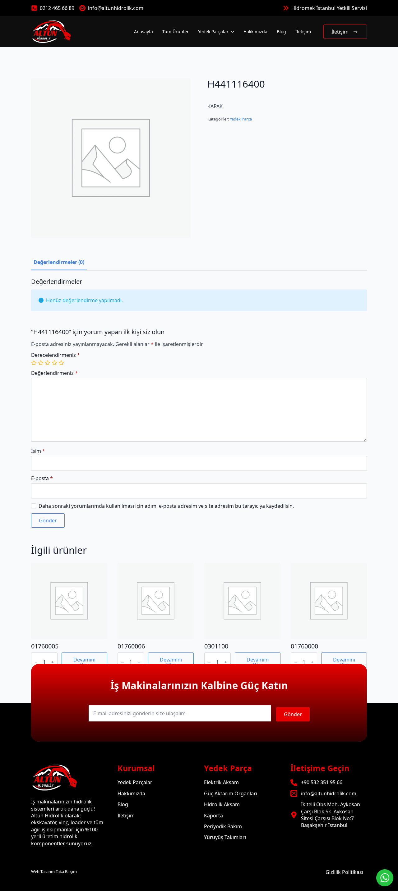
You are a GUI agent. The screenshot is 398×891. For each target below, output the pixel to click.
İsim (38, 450)
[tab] (59, 262)
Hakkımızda (255, 31)
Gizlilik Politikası (344, 872)
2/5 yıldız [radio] (41, 363)
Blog (281, 31)
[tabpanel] (199, 403)
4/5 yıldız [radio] (55, 363)
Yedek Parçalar (213, 31)
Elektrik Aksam (221, 782)
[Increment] (52, 662)
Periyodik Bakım (223, 826)
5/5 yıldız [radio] (61, 363)
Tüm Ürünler (175, 31)
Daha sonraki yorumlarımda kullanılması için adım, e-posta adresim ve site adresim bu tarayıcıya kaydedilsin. (166, 505)
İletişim (303, 31)
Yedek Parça (241, 119)
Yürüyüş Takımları (225, 837)
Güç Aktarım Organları (230, 793)
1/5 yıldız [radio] (34, 363)
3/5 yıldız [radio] (48, 363)
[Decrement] (36, 662)
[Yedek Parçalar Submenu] (232, 31)
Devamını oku (84, 662)
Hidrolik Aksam (222, 804)
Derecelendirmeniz (55, 354)
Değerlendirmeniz (54, 372)
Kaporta (213, 815)
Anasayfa (143, 31)
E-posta (42, 478)
